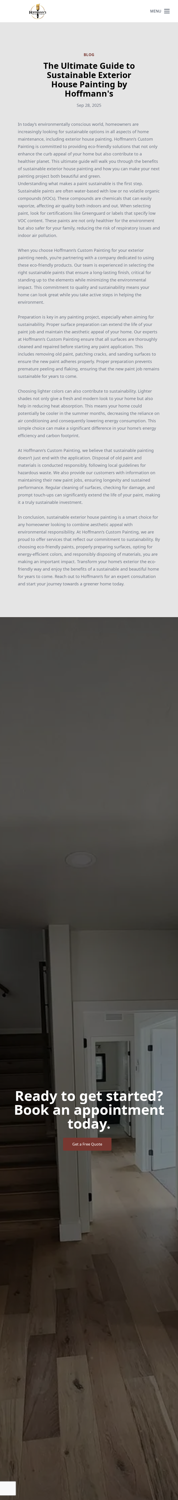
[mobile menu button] (166, 11)
